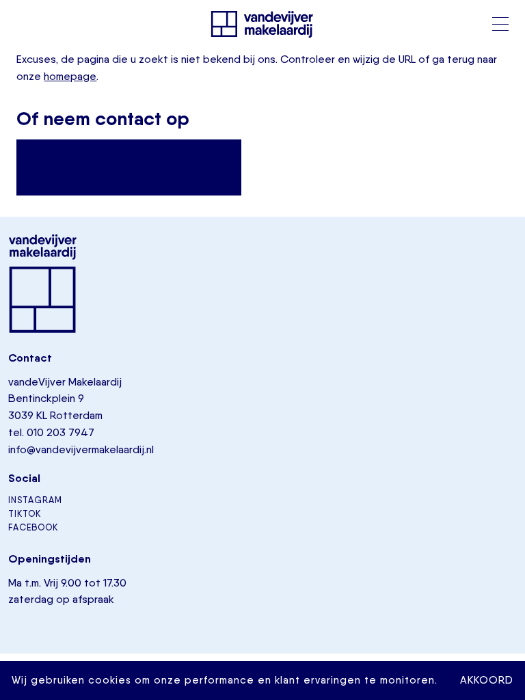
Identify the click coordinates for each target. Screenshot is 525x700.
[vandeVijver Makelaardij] (262, 24)
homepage (70, 76)
